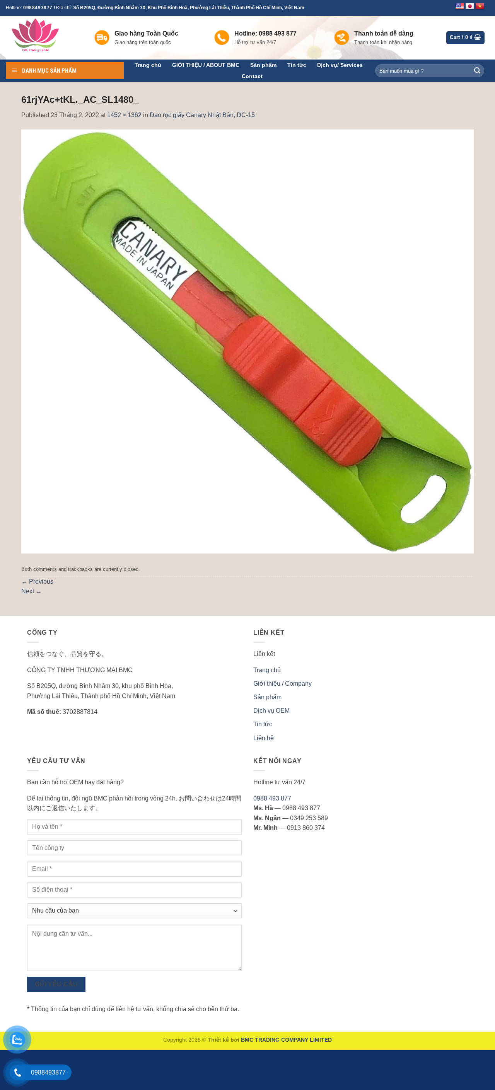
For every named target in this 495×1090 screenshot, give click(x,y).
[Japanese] (470, 6)
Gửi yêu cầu (56, 984)
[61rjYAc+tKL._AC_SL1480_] (247, 341)
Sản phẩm (263, 65)
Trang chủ (148, 65)
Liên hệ (263, 738)
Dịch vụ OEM (271, 710)
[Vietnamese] (480, 6)
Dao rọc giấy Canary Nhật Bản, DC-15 (202, 115)
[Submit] (477, 70)
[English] (459, 6)
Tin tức (296, 65)
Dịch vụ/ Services (340, 65)
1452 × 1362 (124, 115)
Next (31, 591)
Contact (252, 76)
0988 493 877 (272, 798)
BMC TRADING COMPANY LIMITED (286, 1040)
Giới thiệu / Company (282, 683)
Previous (37, 581)
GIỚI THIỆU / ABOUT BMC (205, 65)
